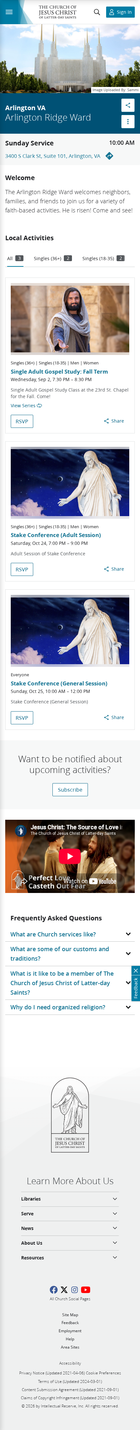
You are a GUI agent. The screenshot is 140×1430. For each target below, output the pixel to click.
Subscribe (70, 789)
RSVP (22, 421)
